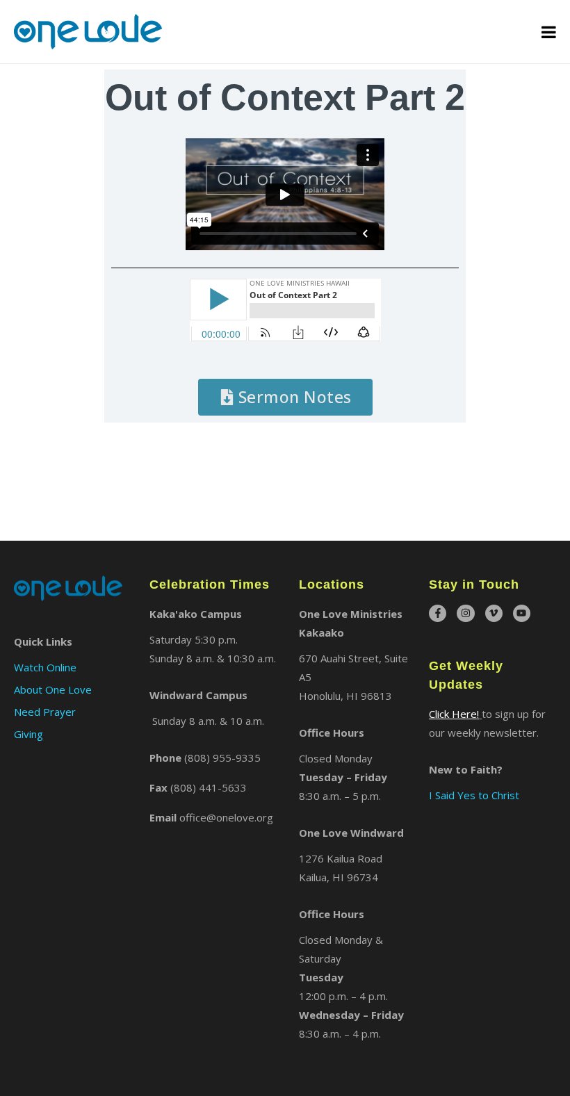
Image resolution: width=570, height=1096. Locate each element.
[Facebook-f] (437, 613)
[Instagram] (465, 613)
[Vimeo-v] (494, 613)
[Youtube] (521, 613)
